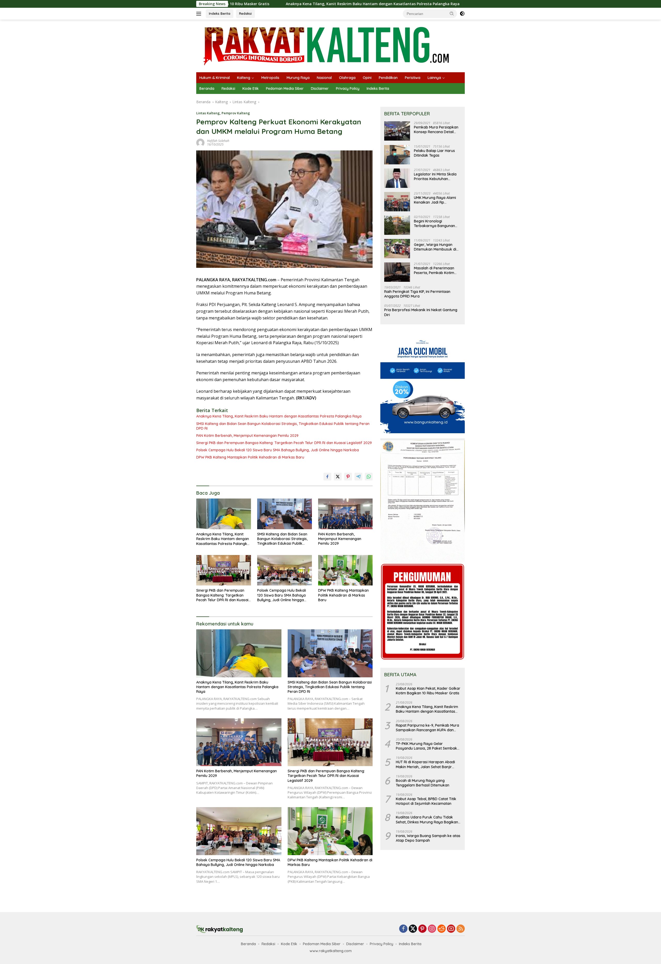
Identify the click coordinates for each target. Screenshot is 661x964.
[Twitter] (413, 929)
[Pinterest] (422, 929)
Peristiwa (412, 77)
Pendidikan (388, 77)
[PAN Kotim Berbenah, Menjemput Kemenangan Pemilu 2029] (345, 514)
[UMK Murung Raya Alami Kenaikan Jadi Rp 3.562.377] (397, 201)
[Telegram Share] (358, 476)
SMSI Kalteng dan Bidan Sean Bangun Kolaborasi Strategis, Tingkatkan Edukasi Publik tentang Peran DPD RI (282, 426)
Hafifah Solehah (218, 141)
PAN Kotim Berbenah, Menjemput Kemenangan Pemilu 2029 (247, 435)
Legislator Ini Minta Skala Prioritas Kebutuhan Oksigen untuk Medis (435, 176)
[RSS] (461, 929)
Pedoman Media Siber (285, 88)
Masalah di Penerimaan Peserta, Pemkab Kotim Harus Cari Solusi (434, 270)
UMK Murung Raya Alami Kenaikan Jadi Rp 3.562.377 (435, 200)
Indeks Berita (219, 13)
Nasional (324, 77)
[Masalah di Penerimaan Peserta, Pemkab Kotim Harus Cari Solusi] (397, 272)
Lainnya (434, 77)
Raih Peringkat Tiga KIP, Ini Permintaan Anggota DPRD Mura (417, 294)
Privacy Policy (347, 88)
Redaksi (245, 13)
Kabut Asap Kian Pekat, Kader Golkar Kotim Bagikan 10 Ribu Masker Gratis (428, 691)
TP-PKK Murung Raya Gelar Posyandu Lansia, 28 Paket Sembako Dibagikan (427, 746)
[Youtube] (451, 929)
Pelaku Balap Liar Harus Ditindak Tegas (434, 153)
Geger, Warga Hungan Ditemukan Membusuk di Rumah (435, 247)
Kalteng (243, 77)
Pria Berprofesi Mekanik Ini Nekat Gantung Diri (420, 312)
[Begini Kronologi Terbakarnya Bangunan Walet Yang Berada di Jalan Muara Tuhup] (397, 225)
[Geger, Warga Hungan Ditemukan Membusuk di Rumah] (397, 248)
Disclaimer (320, 88)
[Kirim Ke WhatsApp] (369, 476)
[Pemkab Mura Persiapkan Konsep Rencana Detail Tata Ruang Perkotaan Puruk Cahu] (397, 131)
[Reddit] (441, 929)
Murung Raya (298, 77)
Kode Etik (250, 88)
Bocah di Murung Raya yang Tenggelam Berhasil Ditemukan (422, 783)
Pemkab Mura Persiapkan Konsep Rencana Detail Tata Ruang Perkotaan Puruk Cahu (436, 129)
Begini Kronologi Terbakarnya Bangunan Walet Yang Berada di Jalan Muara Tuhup (434, 223)
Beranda (206, 88)
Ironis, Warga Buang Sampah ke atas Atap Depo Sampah (428, 838)
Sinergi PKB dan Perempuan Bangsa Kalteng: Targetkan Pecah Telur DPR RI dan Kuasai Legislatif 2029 (284, 442)
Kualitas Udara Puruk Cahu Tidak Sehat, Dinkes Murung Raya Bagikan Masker (427, 819)
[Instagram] (432, 929)
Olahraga (347, 77)
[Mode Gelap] (462, 13)
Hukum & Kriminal (214, 77)
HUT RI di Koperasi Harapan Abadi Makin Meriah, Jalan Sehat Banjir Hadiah (425, 764)
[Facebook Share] (327, 476)
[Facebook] (403, 929)
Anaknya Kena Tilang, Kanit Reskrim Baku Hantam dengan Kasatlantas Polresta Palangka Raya (312, 4)
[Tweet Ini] (338, 476)
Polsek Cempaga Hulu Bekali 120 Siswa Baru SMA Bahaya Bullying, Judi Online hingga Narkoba (277, 450)
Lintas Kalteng (208, 113)
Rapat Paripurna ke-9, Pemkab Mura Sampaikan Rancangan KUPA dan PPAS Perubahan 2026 (427, 727)
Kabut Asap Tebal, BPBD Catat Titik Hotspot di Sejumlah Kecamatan (426, 801)
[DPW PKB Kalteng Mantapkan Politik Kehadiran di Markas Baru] (345, 570)
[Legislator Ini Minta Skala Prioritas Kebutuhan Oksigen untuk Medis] (397, 178)
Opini (367, 77)
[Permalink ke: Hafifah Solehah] (200, 142)
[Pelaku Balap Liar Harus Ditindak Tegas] (397, 154)
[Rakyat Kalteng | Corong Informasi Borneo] (327, 45)
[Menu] (199, 13)
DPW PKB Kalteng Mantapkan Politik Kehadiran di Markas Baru (250, 457)
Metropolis (270, 77)
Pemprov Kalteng (236, 113)
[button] (452, 13)
